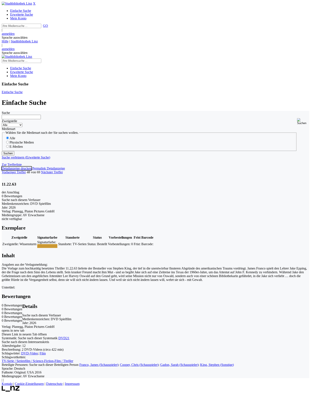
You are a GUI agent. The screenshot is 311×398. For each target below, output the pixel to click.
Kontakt (7, 384)
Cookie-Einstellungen (29, 384)
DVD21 (63, 338)
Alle (12, 138)
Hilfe (5, 41)
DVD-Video (29, 353)
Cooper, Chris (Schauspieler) (139, 365)
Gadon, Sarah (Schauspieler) (179, 365)
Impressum (72, 384)
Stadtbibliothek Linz (24, 41)
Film (43, 353)
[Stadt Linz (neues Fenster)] (11, 390)
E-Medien (16, 146)
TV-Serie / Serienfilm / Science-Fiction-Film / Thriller (37, 361)
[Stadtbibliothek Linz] (17, 3)
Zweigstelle (9, 121)
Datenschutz (54, 384)
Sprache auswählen (15, 37)
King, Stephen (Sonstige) (217, 365)
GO (45, 25)
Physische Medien (22, 142)
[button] (303, 121)
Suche (6, 113)
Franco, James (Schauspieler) (98, 365)
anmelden (8, 34)
